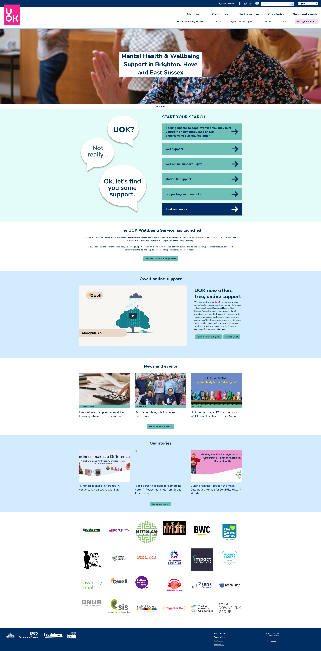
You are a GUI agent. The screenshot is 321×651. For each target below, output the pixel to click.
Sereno (273, 641)
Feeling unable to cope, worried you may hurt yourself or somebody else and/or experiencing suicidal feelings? (198, 132)
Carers (283, 21)
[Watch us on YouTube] (257, 3)
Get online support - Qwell (185, 164)
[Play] (133, 316)
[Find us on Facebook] (240, 3)
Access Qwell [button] (232, 336)
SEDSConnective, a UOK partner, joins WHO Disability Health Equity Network (215, 414)
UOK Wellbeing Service (191, 21)
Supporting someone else (184, 194)
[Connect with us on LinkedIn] (251, 3)
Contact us (218, 641)
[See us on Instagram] (245, 3)
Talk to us (218, 21)
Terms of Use (219, 637)
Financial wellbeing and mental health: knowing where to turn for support (104, 414)
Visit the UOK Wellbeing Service (160, 258)
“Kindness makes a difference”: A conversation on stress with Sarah (100, 488)
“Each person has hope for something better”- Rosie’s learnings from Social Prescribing (158, 490)
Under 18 (266, 21)
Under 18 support (178, 179)
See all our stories (160, 504)
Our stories (276, 14)
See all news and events (161, 426)
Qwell (217, 302)
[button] (157, 106)
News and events (305, 14)
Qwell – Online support (242, 21)
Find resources (249, 14)
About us (193, 14)
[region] (160, 68)
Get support (221, 14)
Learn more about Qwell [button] (209, 336)
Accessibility (219, 644)
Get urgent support (306, 21)
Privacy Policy (219, 633)
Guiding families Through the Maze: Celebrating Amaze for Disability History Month (216, 490)
